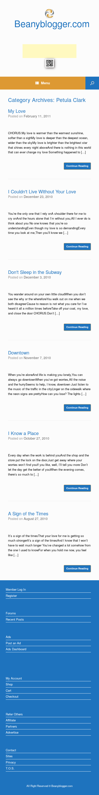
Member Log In (16, 589)
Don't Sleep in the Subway (35, 272)
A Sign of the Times (28, 513)
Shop (9, 684)
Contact (11, 750)
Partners (11, 726)
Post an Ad (13, 643)
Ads (8, 637)
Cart (8, 690)
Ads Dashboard (16, 649)
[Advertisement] (49, 51)
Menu (45, 82)
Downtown (18, 352)
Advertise (12, 732)
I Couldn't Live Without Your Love (42, 191)
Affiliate (11, 720)
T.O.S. (10, 768)
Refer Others (14, 714)
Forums (11, 613)
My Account (14, 678)
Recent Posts (15, 619)
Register (11, 595)
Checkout (12, 696)
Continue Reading (77, 166)
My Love (17, 110)
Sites (9, 756)
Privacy (11, 762)
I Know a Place (23, 433)
